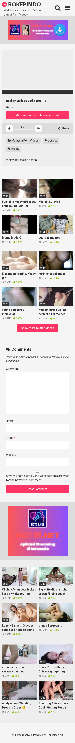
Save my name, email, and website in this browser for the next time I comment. (37, 478)
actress (52, 140)
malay (15, 148)
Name (11, 420)
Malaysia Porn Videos (25, 140)
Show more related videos (37, 328)
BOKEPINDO (24, 4)
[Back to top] (67, 735)
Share (65, 128)
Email (10, 437)
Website (11, 454)
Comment (12, 368)
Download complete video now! (39, 115)
